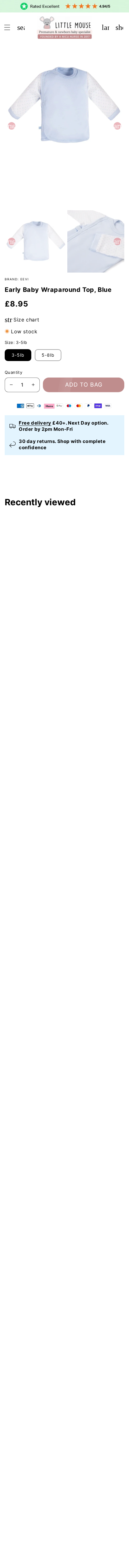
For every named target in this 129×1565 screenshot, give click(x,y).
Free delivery (35, 423)
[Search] (21, 27)
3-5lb (18, 355)
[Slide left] (11, 126)
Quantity (13, 372)
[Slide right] (117, 126)
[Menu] (7, 27)
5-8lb (48, 355)
